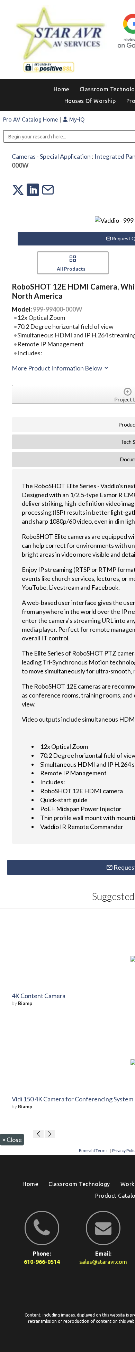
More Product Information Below (57, 368)
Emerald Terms (93, 1150)
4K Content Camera (38, 995)
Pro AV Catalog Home (31, 119)
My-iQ (76, 119)
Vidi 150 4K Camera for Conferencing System (72, 1099)
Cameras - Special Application (51, 156)
